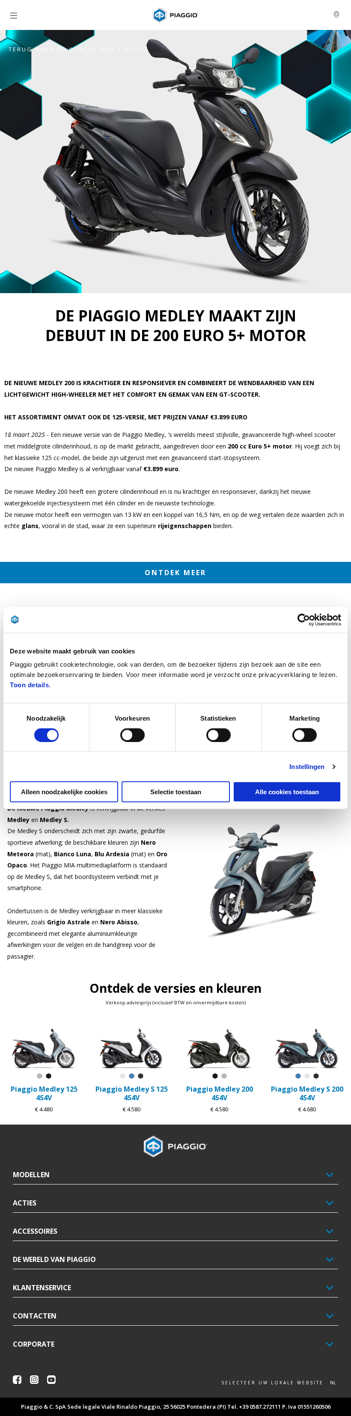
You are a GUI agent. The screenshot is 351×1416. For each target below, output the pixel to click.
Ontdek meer (175, 572)
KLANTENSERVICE (42, 1287)
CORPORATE (33, 1344)
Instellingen (306, 766)
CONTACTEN (35, 1316)
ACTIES (24, 1203)
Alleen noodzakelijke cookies (64, 792)
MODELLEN (31, 1174)
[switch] (132, 735)
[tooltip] (40, 1076)
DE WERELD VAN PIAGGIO (54, 1259)
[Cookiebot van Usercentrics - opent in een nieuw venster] (303, 619)
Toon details (29, 685)
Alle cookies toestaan (287, 792)
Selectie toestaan (175, 792)
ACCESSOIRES (35, 1231)
